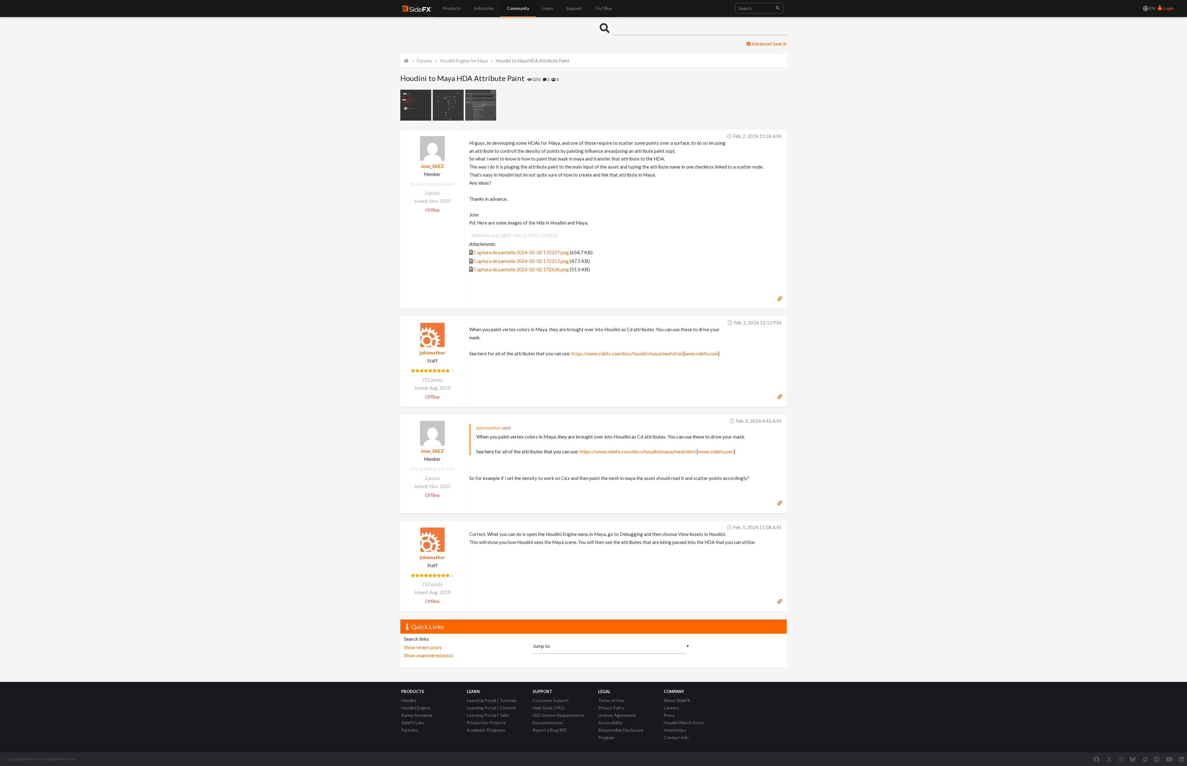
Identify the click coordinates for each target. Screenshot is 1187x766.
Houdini (408, 700)
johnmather (432, 352)
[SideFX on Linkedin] (1181, 759)
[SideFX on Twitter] (1109, 759)
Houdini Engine (415, 707)
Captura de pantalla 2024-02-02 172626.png (521, 269)
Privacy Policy (611, 707)
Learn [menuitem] (547, 8)
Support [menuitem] (574, 8)
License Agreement (617, 715)
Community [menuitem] (518, 8)
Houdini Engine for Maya (464, 60)
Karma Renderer (417, 715)
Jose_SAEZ (432, 166)
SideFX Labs (412, 722)
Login (1168, 8)
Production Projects (486, 722)
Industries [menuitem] (484, 8)
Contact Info (676, 737)
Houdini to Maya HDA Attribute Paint (532, 60)
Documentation (548, 722)
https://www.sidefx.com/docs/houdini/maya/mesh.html (627, 353)
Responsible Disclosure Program (620, 733)
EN (1152, 8)
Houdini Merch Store (684, 722)
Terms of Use (611, 700)
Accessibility (610, 722)
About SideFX (677, 700)
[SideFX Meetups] (1145, 759)
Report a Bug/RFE (550, 730)
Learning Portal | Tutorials (492, 700)
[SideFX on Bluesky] (1133, 759)
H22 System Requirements (559, 715)
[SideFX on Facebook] (1097, 759)
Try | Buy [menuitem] (603, 8)
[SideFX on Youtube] (1169, 759)
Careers (671, 707)
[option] (416, 105)
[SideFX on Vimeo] (1156, 759)
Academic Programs (486, 730)
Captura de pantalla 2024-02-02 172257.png (521, 261)
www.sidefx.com (701, 353)
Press (669, 715)
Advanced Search (769, 43)
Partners (409, 730)
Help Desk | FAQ (548, 707)
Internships (675, 730)
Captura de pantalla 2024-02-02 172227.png (521, 252)
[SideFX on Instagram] (1120, 759)
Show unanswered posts (428, 655)
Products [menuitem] (452, 8)
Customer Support (551, 700)
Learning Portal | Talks (488, 715)
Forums (424, 60)
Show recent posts (423, 647)
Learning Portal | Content (491, 707)
